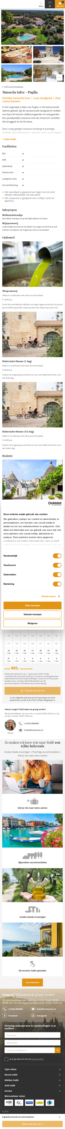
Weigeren (32, 623)
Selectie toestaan (33, 614)
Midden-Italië (11, 1080)
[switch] (57, 565)
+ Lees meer (9, 139)
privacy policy (37, 1059)
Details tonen (49, 596)
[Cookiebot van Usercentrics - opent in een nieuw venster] (48, 504)
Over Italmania (32, 982)
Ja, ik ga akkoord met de (27, 1059)
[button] (50, 4)
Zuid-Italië (10, 1085)
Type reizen (10, 1069)
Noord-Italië (11, 1075)
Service (8, 1091)
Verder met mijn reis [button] (31, 1124)
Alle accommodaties (13, 87)
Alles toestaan (32, 605)
